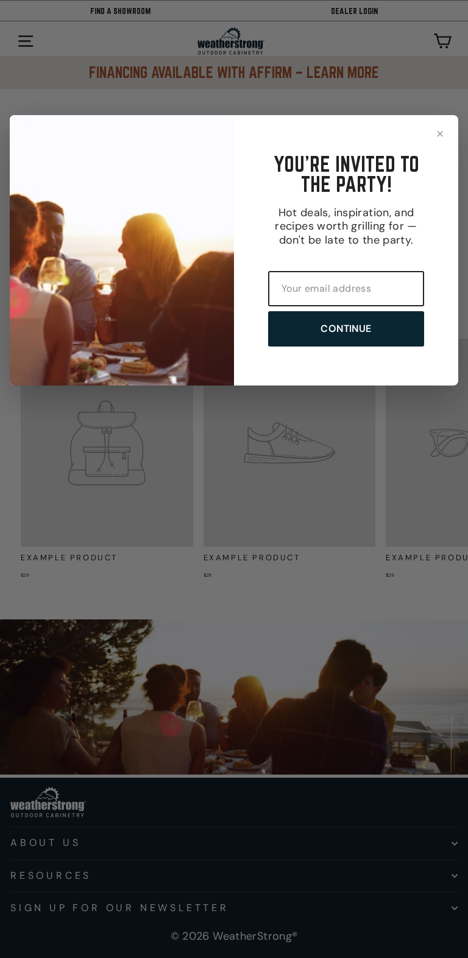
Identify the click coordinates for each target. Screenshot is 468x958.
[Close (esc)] (440, 133)
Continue (346, 328)
